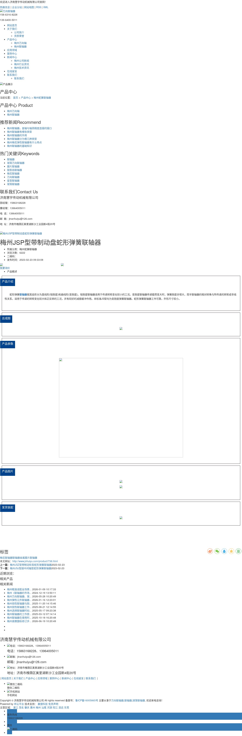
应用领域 (12, 50)
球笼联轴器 (13, 184)
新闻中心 (12, 57)
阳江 (55, 707)
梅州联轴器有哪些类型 (19, 131)
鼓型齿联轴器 (14, 170)
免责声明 (53, 704)
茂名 (21, 707)
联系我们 (12, 74)
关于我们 (12, 28)
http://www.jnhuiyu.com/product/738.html (35, 561)
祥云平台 (19, 704)
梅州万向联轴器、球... (19, 596)
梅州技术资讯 (21, 67)
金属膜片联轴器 (28, 557)
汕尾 (43, 707)
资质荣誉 (19, 35)
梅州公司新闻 (21, 60)
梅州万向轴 (20, 43)
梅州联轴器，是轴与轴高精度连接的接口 (29, 128)
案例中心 (12, 53)
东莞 (66, 707)
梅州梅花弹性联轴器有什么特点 (24, 142)
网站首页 (12, 25)
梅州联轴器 (20, 46)
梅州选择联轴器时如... (19, 610)
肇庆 (26, 707)
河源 (49, 707)
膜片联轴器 (13, 166)
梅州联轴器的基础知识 (19, 146)
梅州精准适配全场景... (19, 589)
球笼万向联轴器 (15, 162)
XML (45, 7)
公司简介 (19, 32)
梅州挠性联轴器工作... (19, 607)
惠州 (32, 707)
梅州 (38, 707)
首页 (15, 97)
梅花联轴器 (13, 173)
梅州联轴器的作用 (17, 135)
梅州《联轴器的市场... (19, 592)
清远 (60, 707)
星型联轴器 (13, 180)
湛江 (15, 707)
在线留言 (12, 71)
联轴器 (11, 159)
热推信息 (5, 7)
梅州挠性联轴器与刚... (19, 603)
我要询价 (5, 268)
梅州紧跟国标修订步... (19, 621)
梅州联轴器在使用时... (19, 617)
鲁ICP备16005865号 (86, 700)
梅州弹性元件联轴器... (19, 600)
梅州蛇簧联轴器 (42, 97)
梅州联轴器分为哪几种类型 (22, 138)
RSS (38, 7)
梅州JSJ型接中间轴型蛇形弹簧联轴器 (30, 568)
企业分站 (17, 7)
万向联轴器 (13, 177)
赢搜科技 (43, 704)
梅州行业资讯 (21, 64)
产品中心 (12, 39)
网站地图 (29, 7)
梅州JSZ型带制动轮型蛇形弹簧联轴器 (31, 564)
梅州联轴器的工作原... (19, 614)
